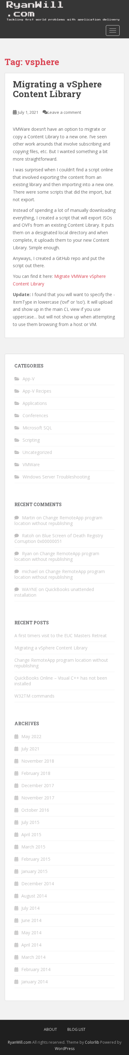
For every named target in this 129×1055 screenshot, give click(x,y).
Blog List (76, 1029)
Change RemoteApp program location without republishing (58, 520)
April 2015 (31, 834)
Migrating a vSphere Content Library (57, 89)
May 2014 (31, 933)
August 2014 (34, 896)
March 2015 (33, 847)
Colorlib (92, 1042)
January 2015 (34, 871)
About (50, 1029)
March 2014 (33, 957)
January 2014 (34, 982)
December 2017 (37, 785)
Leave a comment (64, 112)
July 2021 (30, 749)
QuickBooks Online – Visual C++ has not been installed (60, 681)
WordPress (65, 1048)
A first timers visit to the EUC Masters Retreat (60, 635)
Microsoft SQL (37, 428)
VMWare (31, 464)
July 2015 (30, 822)
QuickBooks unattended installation (54, 592)
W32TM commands (34, 696)
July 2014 (30, 908)
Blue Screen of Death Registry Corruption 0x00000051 (58, 538)
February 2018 (35, 773)
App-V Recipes (37, 391)
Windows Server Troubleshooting (56, 477)
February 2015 (35, 859)
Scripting (31, 440)
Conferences (35, 415)
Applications (35, 403)
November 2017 (37, 798)
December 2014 (37, 884)
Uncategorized (37, 452)
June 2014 (31, 920)
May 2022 (31, 736)
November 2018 (37, 761)
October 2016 (35, 810)
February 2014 (35, 969)
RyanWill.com (19, 1042)
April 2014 (31, 945)
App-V (28, 379)
